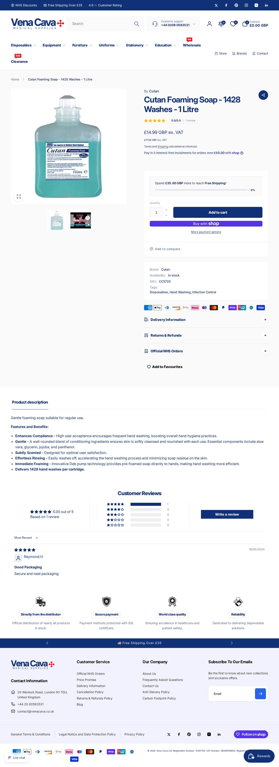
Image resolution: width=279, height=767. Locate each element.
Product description (30, 402)
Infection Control (204, 292)
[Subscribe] (260, 693)
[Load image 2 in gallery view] (80, 220)
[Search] (136, 23)
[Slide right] (231, 643)
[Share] (263, 95)
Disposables (159, 292)
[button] (22, 45)
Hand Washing (180, 292)
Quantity (155, 202)
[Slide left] (47, 643)
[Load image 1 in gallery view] (57, 220)
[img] (24, 550)
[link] (24, 5)
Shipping (162, 146)
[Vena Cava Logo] (32, 669)
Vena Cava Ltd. (164, 750)
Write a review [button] (227, 514)
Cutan (151, 91)
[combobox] (105, 23)
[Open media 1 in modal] (69, 146)
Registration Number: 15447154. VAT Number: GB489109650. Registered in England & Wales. (220, 750)
